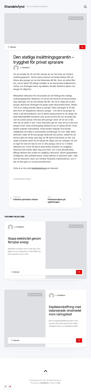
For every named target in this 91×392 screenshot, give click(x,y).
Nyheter (13, 47)
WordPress (44, 383)
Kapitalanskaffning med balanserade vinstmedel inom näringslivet (65, 310)
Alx (59, 383)
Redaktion (26, 67)
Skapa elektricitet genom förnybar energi (24, 240)
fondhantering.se (39, 168)
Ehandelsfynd (14, 6)
